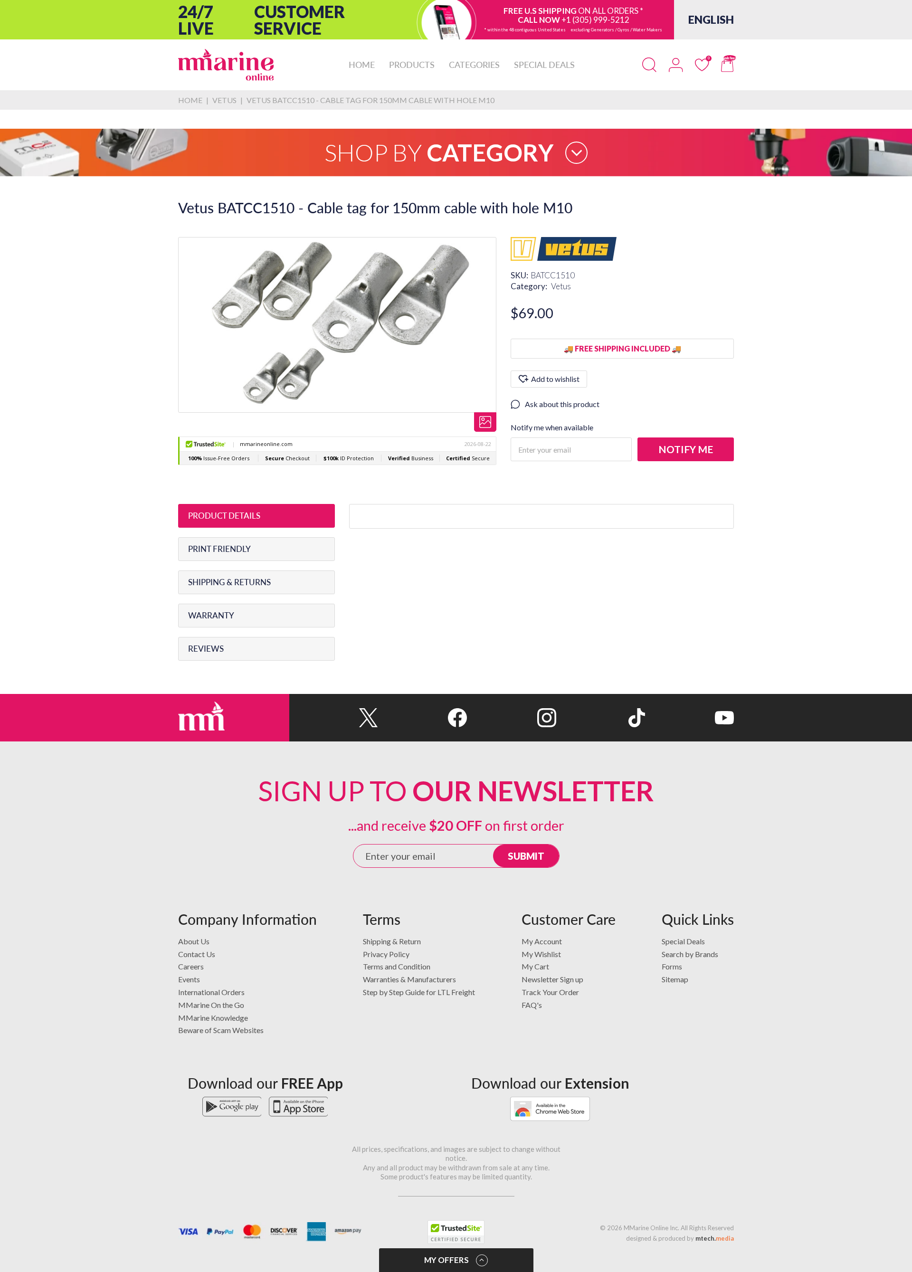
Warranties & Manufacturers (409, 979)
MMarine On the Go (211, 1004)
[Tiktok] (600, 717)
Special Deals (683, 941)
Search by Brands (690, 954)
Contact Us (196, 954)
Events (189, 979)
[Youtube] (689, 717)
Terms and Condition (396, 966)
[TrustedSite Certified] (456, 1232)
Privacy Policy (386, 954)
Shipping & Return (392, 941)
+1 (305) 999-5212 (595, 20)
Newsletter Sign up (552, 979)
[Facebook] (422, 717)
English (711, 19)
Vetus (561, 286)
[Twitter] (333, 717)
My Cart (535, 966)
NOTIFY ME (685, 449)
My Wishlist (541, 954)
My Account (542, 941)
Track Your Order (550, 992)
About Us (193, 941)
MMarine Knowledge (213, 1017)
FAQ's (532, 1004)
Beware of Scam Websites (221, 1030)
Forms (672, 966)
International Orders (211, 992)
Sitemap (675, 979)
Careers (191, 966)
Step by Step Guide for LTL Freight (419, 992)
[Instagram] (511, 717)
